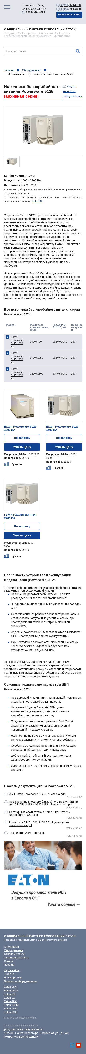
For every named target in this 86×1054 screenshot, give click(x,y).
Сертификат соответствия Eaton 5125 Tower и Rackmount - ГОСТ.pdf (39, 813)
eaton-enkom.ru (28, 1017)
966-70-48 (70, 9)
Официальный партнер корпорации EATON (40, 29)
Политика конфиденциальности (21, 1025)
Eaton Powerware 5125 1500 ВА (17, 358)
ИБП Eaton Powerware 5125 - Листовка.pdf (36, 794)
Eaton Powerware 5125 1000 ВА (17, 342)
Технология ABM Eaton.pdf (26, 832)
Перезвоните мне (69, 14)
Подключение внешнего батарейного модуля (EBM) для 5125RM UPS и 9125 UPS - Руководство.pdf (43, 803)
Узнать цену (22, 447)
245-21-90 (70, 5)
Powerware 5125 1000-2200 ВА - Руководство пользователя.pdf (39, 824)
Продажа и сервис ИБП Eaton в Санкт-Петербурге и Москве (35, 940)
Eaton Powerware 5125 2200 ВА (17, 374)
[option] (43, 131)
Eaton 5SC (37, 201)
